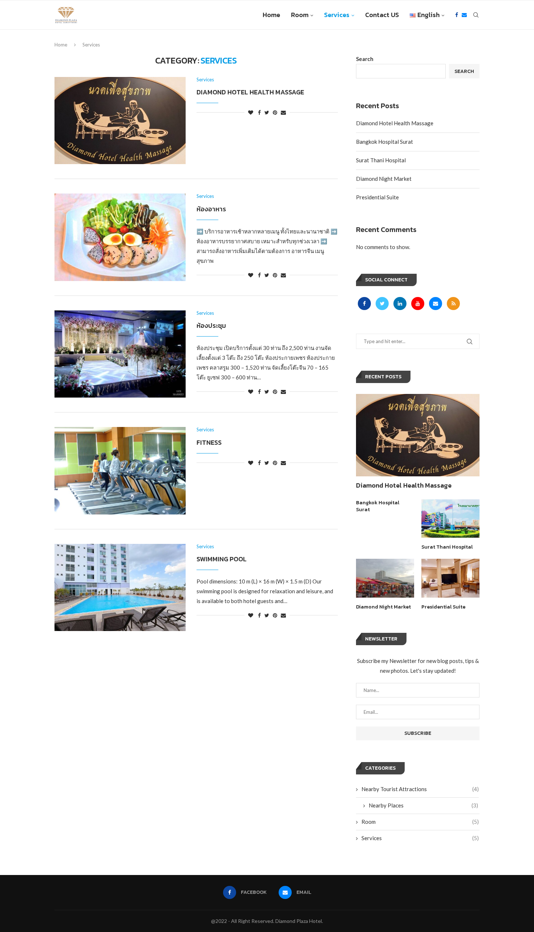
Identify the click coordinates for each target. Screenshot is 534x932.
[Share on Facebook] (259, 112)
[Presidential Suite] (450, 578)
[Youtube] (418, 303)
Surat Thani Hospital (381, 160)
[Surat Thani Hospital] (450, 518)
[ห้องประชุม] (120, 354)
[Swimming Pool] (120, 587)
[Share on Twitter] (266, 112)
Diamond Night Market (384, 178)
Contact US (382, 15)
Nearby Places (423, 805)
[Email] (464, 14)
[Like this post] (250, 112)
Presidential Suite (377, 197)
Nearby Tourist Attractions (420, 789)
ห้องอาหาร (211, 209)
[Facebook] (456, 14)
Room (299, 15)
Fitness (209, 442)
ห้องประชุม (211, 325)
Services (336, 15)
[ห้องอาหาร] (120, 237)
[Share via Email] (283, 112)
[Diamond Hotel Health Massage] (120, 120)
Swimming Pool (222, 559)
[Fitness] (120, 470)
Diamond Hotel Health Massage (250, 92)
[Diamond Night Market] (385, 578)
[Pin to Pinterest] (275, 112)
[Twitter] (383, 303)
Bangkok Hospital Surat (384, 141)
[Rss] (453, 303)
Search (364, 59)
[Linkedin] (400, 303)
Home (271, 15)
